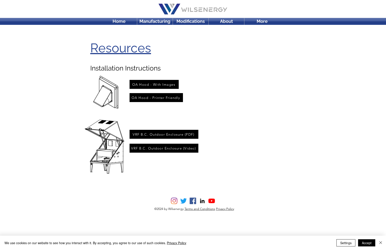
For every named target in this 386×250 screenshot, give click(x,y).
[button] (262, 21)
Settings (346, 243)
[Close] (380, 242)
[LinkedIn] (202, 201)
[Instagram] (174, 201)
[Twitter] (183, 201)
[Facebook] (193, 201)
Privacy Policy (225, 209)
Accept (366, 243)
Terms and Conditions (200, 209)
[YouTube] (211, 201)
